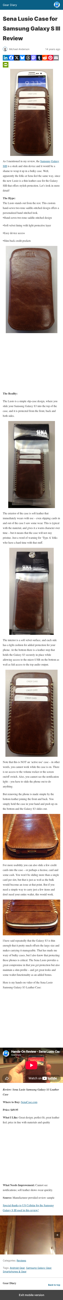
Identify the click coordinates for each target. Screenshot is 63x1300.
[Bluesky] (22, 59)
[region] (31, 362)
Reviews (21, 1260)
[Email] (56, 59)
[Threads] (28, 59)
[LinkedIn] (5, 59)
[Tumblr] (39, 59)
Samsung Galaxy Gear (38, 1267)
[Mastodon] (33, 59)
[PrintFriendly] (5, 66)
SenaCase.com (29, 1102)
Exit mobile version (31, 1295)
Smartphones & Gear (14, 1271)
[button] (57, 1235)
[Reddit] (45, 59)
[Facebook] (11, 59)
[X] (17, 59)
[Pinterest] (50, 59)
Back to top (54, 1285)
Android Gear (17, 1267)
